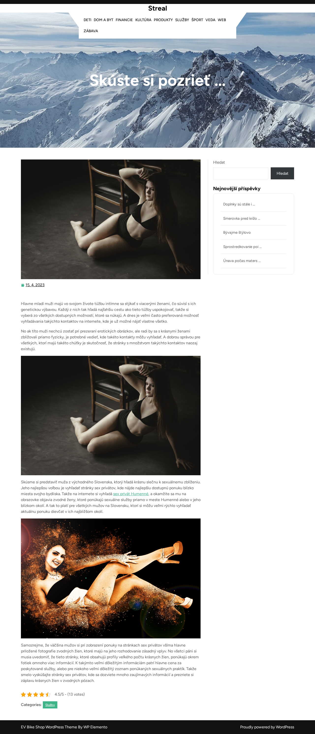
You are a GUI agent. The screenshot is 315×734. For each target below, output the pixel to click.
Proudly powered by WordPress (267, 727)
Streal (157, 8)
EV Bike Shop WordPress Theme (49, 727)
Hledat (219, 162)
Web (222, 20)
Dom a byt (103, 20)
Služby (182, 20)
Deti (87, 20)
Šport (197, 20)
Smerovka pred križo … (241, 218)
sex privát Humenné (130, 493)
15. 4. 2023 (35, 285)
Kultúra (143, 20)
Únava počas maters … (242, 261)
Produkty (163, 20)
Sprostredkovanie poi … (242, 247)
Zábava (91, 31)
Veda (210, 20)
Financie (124, 20)
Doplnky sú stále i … (239, 204)
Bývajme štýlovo (237, 232)
